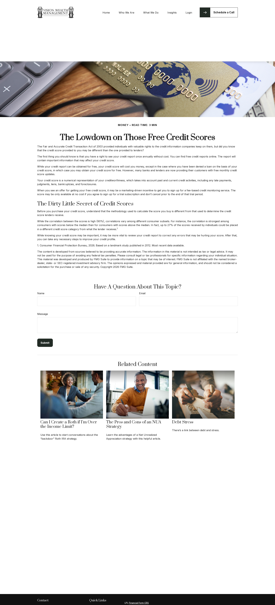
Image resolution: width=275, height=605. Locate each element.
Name (40, 293)
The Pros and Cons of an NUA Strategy (133, 424)
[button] (106, 12)
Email (142, 293)
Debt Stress (182, 422)
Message (42, 314)
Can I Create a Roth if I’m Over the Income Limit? (68, 424)
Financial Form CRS (139, 603)
